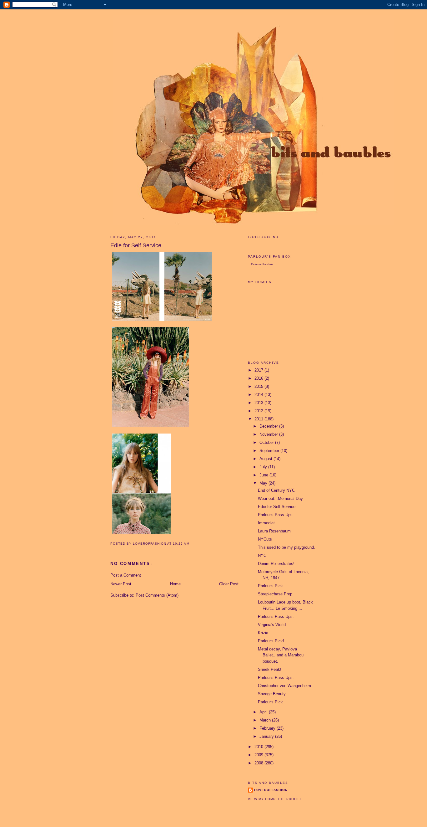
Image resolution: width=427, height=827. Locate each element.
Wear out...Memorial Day (280, 498)
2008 (259, 763)
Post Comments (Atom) (157, 595)
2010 (259, 746)
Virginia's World (272, 624)
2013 (259, 402)
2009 (259, 755)
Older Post (229, 584)
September (269, 450)
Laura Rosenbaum (274, 531)
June (264, 475)
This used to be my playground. (286, 547)
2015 (259, 386)
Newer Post (120, 584)
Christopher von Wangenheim (284, 685)
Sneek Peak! (269, 669)
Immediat (266, 523)
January (267, 736)
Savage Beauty (272, 693)
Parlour (255, 264)
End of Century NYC (276, 490)
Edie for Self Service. (277, 506)
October (267, 442)
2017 (259, 370)
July (263, 467)
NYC (262, 555)
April (264, 712)
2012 (259, 410)
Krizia (263, 632)
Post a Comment (125, 575)
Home (175, 584)
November (269, 434)
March (265, 720)
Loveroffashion (271, 790)
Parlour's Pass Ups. (276, 514)
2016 (259, 378)
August (266, 458)
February (268, 728)
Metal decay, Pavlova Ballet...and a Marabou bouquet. (281, 655)
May (264, 483)
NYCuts (265, 539)
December (269, 426)
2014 (259, 394)
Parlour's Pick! (271, 641)
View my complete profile (275, 799)
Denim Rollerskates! (276, 563)
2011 (259, 419)
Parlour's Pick (270, 585)
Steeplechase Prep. (276, 594)
